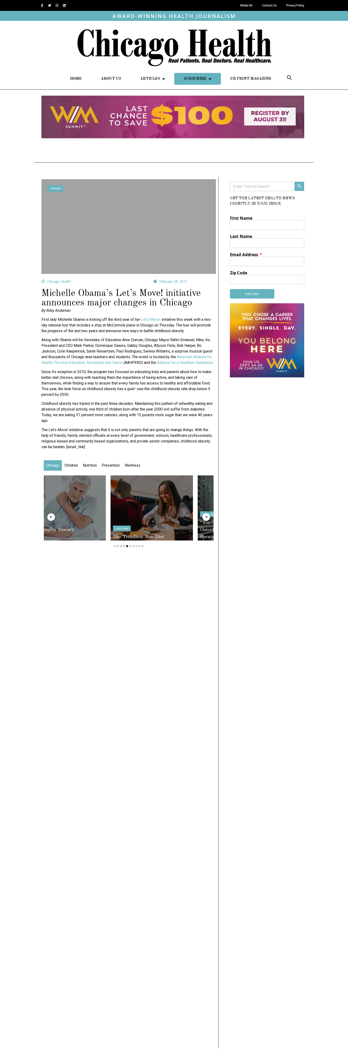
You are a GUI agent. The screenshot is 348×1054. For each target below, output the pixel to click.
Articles (150, 79)
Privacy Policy (295, 5)
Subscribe (195, 79)
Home (76, 79)
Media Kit (246, 5)
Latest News (55, 528)
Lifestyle (55, 188)
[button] (289, 77)
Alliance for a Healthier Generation (185, 362)
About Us (111, 79)
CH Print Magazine (250, 79)
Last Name (241, 236)
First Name (241, 218)
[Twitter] (49, 5)
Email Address (244, 255)
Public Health (143, 514)
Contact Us (269, 5)
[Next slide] (206, 517)
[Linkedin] (64, 5)
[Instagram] (57, 5)
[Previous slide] (51, 517)
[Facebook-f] (42, 5)
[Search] (299, 186)
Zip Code (238, 273)
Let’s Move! (151, 319)
